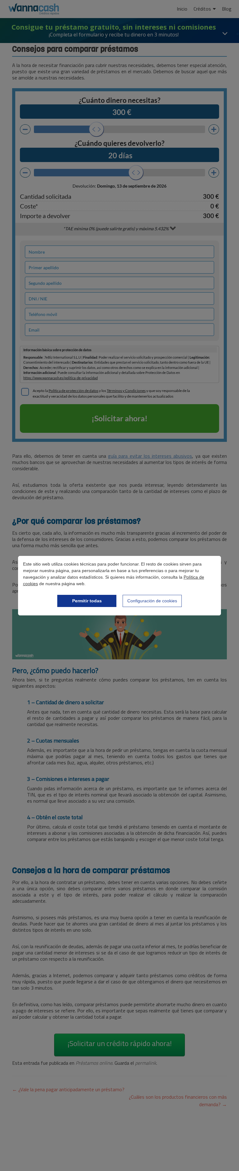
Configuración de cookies (152, 600)
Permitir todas (87, 600)
